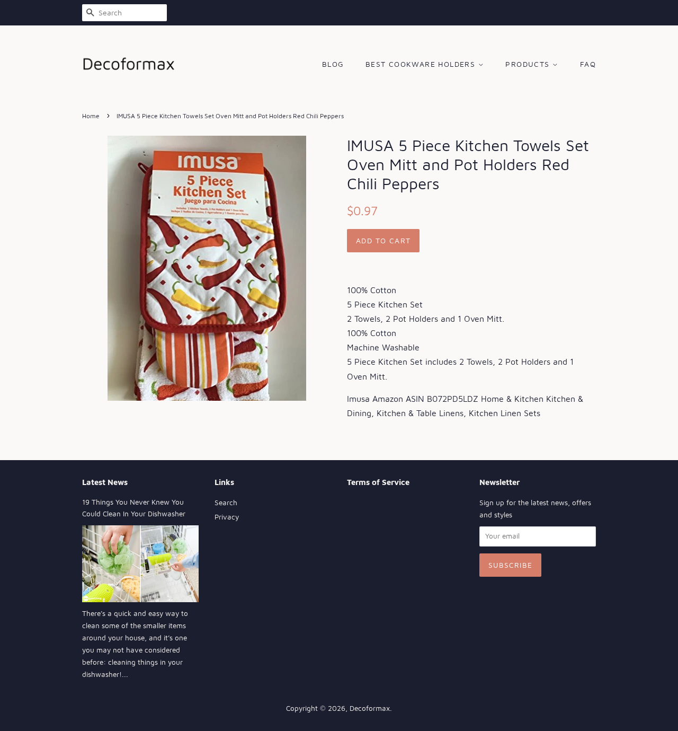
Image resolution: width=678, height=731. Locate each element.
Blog (333, 63)
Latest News (105, 482)
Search (226, 502)
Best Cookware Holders (421, 63)
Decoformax (370, 708)
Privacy (227, 517)
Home (91, 116)
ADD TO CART (383, 240)
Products (528, 63)
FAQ (588, 63)
